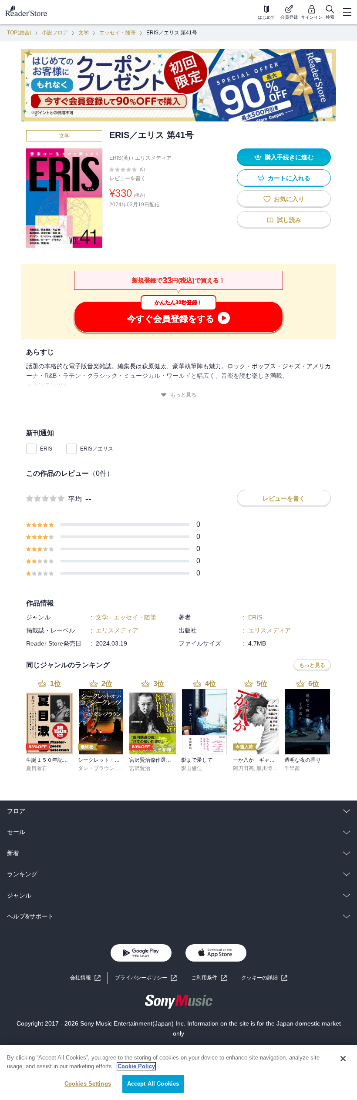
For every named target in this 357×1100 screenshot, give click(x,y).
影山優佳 (191, 768)
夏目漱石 (36, 768)
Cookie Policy (136, 1066)
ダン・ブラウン (96, 768)
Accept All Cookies (153, 1083)
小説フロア (55, 33)
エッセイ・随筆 (117, 33)
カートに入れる (289, 178)
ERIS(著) (119, 158)
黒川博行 (266, 768)
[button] (264, 978)
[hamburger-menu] (347, 12)
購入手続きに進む (289, 157)
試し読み (289, 219)
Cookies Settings (87, 1083)
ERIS (46, 449)
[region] (178, 1072)
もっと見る (183, 395)
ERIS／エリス (96, 449)
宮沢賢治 (139, 768)
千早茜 (292, 768)
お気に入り (289, 198)
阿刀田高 (243, 768)
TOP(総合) (19, 33)
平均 (75, 499)
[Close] (343, 1058)
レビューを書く (127, 178)
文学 (83, 33)
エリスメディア (153, 158)
